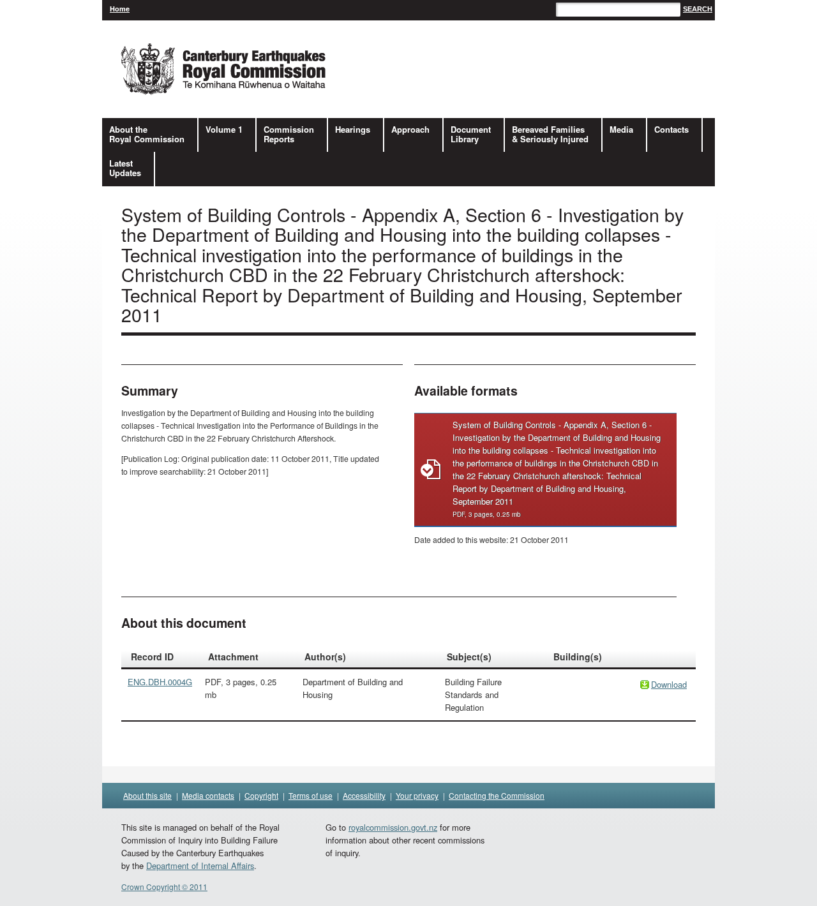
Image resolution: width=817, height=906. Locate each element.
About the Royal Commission (146, 134)
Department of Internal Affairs (200, 865)
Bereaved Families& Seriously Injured (550, 134)
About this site (147, 795)
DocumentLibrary (471, 134)
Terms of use (311, 795)
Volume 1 (224, 129)
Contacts (671, 129)
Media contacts (208, 795)
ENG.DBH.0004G (160, 682)
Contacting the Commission (496, 795)
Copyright (261, 795)
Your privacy (417, 795)
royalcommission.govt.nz (393, 827)
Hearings (352, 129)
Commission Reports (289, 134)
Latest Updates (125, 168)
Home (120, 8)
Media (621, 129)
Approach (410, 129)
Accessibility (364, 795)
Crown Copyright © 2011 (164, 886)
